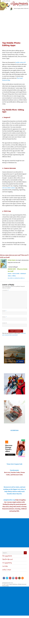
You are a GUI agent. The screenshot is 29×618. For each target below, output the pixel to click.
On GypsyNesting (7, 563)
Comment (5, 290)
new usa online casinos (8, 187)
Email (4, 316)
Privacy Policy (5, 585)
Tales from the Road (7, 559)
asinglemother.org (9, 500)
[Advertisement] (14, 25)
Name (4, 310)
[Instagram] (13, 578)
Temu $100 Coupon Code (14, 464)
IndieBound (23, 273)
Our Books (5, 566)
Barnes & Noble (15, 273)
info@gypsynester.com (7, 582)
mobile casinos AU (20, 62)
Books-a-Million (12, 275)
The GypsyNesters (7, 556)
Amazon (9, 273)
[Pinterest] (16, 578)
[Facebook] (4, 578)
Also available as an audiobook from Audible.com (16, 278)
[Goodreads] (19, 578)
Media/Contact (6, 570)
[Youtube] (10, 578)
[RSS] (22, 578)
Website (4, 323)
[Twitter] (7, 578)
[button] (28, 1)
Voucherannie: (14, 470)
